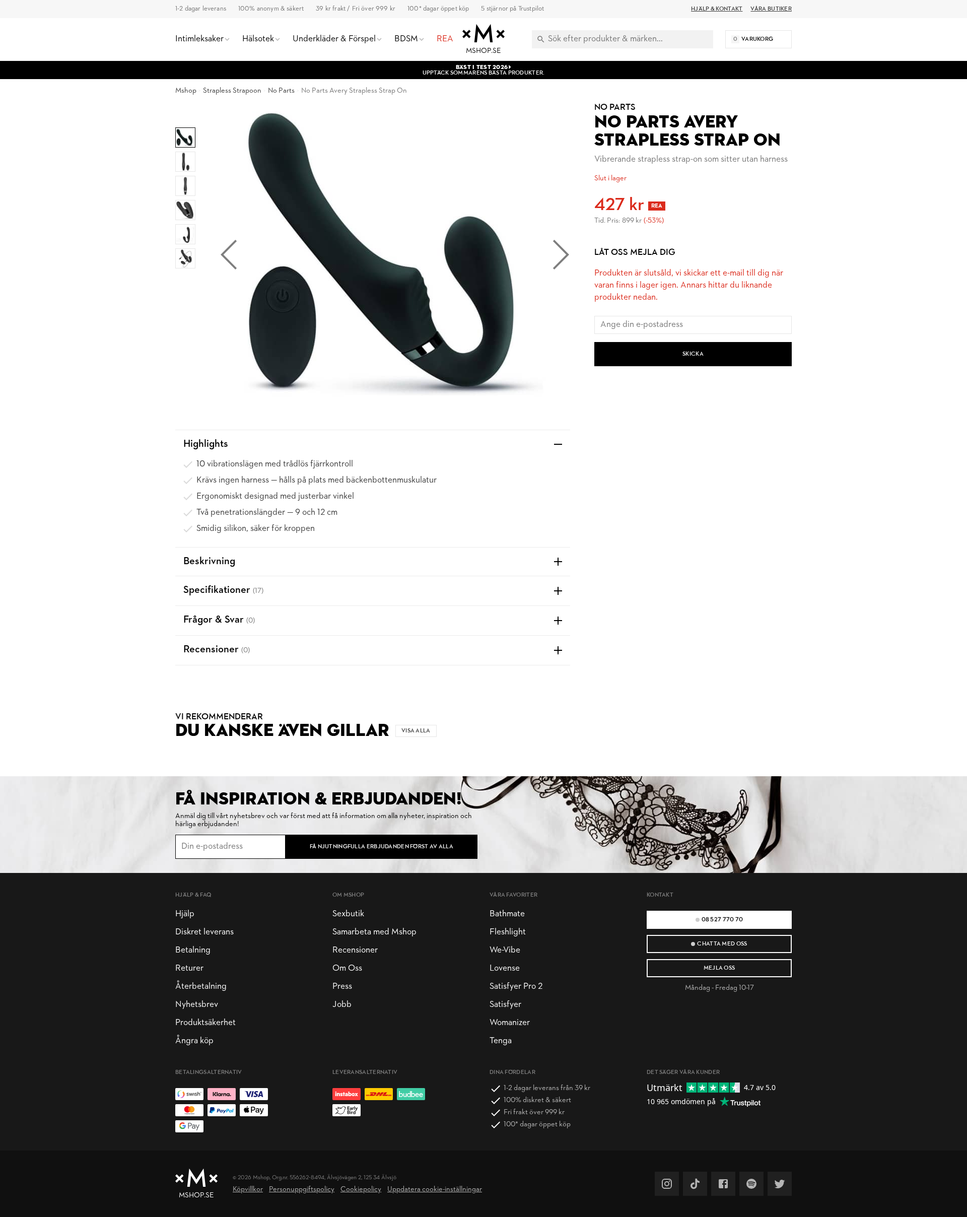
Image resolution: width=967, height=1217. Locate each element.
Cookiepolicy (360, 1189)
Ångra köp (194, 1041)
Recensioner (355, 950)
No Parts (281, 91)
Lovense (505, 968)
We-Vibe (505, 950)
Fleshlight (508, 932)
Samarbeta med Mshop (374, 932)
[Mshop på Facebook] (723, 1184)
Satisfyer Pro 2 (516, 986)
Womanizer (510, 1023)
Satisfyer (505, 1004)
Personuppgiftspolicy (301, 1189)
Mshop (185, 91)
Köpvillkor (248, 1189)
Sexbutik (348, 914)
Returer (189, 968)
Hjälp (184, 914)
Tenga (501, 1041)
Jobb (342, 1004)
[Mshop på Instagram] (667, 1184)
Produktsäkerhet (205, 1023)
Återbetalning (201, 986)
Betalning (193, 950)
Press (342, 986)
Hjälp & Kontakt (716, 9)
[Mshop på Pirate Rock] (751, 1184)
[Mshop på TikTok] (695, 1184)
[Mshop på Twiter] (780, 1184)
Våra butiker (771, 9)
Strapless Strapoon (232, 91)
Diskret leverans (204, 932)
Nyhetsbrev (196, 1004)
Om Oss (347, 968)
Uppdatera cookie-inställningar (434, 1189)
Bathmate (507, 914)
